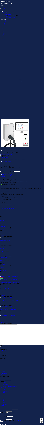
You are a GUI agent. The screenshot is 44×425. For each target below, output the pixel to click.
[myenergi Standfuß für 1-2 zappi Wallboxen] (7, 174)
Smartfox (4, 403)
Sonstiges (4, 24)
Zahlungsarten (3, 371)
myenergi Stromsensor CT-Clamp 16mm (5, 240)
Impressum (2, 372)
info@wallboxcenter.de (3, 350)
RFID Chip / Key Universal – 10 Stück (4, 260)
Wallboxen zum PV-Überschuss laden (8, 14)
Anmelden (7, 412)
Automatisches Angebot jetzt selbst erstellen (5, 172)
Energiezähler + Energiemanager (7, 22)
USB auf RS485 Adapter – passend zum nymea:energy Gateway (8, 309)
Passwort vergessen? (2, 413)
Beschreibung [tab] (3, 176)
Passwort (2, 419)
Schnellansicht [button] (2, 211)
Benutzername (3, 416)
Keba (3, 400)
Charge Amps (4, 395)
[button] (2, 13)
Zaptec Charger (5, 404)
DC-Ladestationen (3, 19)
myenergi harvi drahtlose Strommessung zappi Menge (7, 171)
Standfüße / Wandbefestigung (6, 391)
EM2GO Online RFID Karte (4, 251)
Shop (2, 157)
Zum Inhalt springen (2, 0)
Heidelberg (4, 398)
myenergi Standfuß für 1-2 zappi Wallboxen (5, 231)
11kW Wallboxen (5, 382)
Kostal (3, 401)
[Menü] (42, 418)
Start (0, 157)
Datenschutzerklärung (4, 373)
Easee (3, 396)
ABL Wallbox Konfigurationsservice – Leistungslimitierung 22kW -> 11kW (9, 300)
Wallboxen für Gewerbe (6, 15)
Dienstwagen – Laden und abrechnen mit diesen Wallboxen (11, 17)
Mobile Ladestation (3, 387)
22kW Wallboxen (5, 13)
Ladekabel (4, 20)
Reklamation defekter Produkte (5, 374)
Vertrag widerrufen (3, 424)
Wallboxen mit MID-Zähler (6, 16)
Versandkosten (3, 217)
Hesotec (4, 399)
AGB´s (4, 377)
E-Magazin (2, 150)
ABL (3, 394)
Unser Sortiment (5, 12)
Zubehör (4, 157)
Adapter (4, 23)
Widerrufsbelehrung (13, 377)
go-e (3, 397)
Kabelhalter (4, 21)
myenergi (11, 173)
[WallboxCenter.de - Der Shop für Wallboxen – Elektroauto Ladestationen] (2, 8)
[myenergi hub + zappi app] (6, 161)
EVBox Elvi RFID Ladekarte (3, 270)
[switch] (41, 422)
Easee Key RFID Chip (3, 291)
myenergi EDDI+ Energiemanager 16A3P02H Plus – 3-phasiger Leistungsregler (9, 282)
